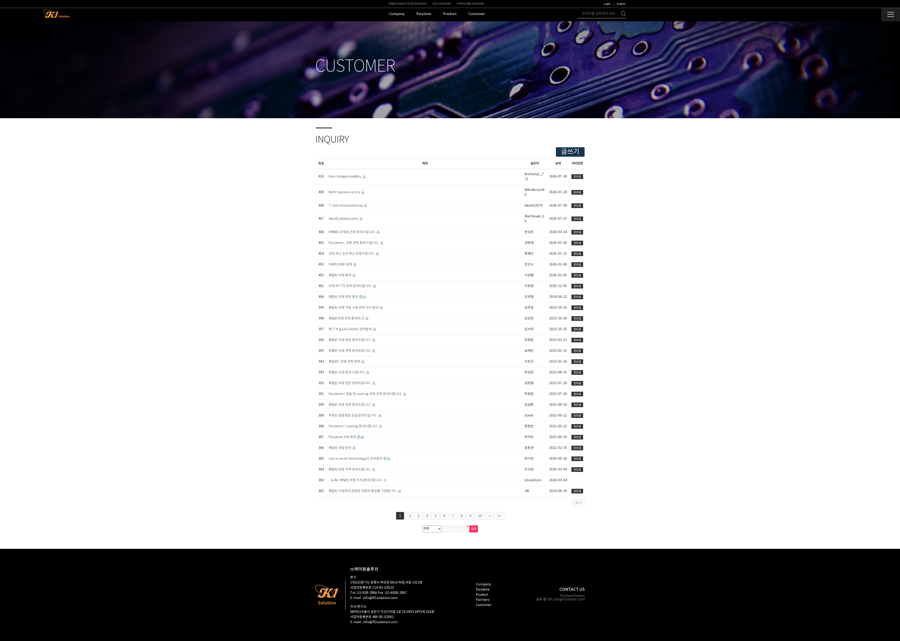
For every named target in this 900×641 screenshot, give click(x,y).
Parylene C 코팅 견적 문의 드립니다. (354, 243)
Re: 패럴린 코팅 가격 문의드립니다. (358, 480)
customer (483, 605)
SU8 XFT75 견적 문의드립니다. (350, 286)
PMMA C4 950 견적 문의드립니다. (352, 232)
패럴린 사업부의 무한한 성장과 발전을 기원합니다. (363, 491)
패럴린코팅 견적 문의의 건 (347, 318)
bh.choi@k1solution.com (566, 599)
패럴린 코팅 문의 (340, 275)
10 (480, 516)
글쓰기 (570, 152)
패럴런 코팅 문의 (340, 448)
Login (607, 3)
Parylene (483, 590)
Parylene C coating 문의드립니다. (354, 426)
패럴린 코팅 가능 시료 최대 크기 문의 (354, 308)
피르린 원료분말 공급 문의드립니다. (353, 415)
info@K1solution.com (380, 598)
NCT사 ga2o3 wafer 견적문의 (350, 329)
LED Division (441, 4)
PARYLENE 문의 (341, 264)
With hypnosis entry (345, 192)
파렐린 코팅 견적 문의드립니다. (350, 351)
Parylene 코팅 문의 (343, 437)
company (483, 584)
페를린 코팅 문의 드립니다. (347, 372)
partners (483, 600)
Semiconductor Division (407, 4)
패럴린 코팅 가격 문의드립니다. (350, 469)
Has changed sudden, (345, 176)
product (482, 595)
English (621, 3)
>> (499, 516)
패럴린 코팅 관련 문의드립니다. (350, 383)
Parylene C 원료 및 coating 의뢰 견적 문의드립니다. (366, 394)
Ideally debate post (344, 219)
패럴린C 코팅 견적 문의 (345, 362)
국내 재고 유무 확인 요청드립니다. (352, 254)
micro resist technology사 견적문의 (356, 459)
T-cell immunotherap (346, 206)
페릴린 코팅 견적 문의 (344, 297)
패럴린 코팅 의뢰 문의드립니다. (350, 405)
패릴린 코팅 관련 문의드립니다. (350, 340)
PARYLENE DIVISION (470, 4)
